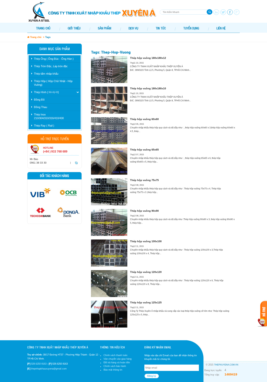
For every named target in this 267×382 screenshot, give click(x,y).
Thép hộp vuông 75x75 (144, 180)
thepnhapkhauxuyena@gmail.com (49, 368)
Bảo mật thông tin (113, 369)
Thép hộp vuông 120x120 (146, 272)
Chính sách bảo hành (115, 366)
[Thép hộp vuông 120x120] (109, 283)
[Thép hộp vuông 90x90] (109, 222)
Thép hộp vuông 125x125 (146, 302)
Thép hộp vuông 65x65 (144, 149)
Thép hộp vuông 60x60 (144, 119)
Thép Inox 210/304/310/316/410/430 (49, 116)
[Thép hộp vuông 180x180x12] (109, 69)
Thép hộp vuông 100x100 (146, 241)
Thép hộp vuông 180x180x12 (148, 57)
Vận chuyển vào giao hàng (118, 358)
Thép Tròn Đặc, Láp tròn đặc (51, 66)
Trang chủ (43, 28)
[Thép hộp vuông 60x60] (109, 130)
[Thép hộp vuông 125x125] (109, 314)
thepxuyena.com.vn (226, 364)
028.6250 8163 (38, 363)
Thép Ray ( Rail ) (44, 125)
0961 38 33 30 (38, 162)
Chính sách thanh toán (115, 355)
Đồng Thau (40, 107)
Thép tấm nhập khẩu (46, 73)
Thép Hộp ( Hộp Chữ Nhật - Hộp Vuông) (53, 83)
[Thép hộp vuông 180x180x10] (109, 100)
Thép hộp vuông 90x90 (144, 210)
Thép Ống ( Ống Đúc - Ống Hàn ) (54, 58)
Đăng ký (151, 376)
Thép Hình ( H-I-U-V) (46, 92)
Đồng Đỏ (39, 99)
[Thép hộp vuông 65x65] (109, 161)
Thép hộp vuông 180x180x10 (148, 88)
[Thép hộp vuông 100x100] (109, 252)
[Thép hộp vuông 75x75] (109, 191)
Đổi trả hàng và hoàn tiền (117, 362)
